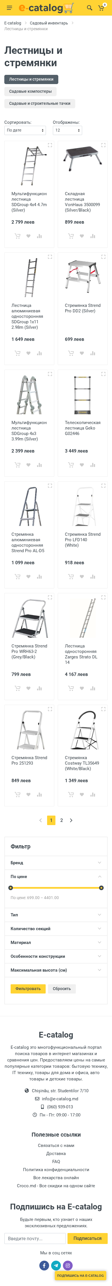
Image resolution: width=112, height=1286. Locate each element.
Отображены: (66, 122)
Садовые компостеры (30, 91)
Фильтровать (28, 988)
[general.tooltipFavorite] (28, 236)
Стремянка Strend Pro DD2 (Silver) (83, 308)
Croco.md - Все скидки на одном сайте (56, 1185)
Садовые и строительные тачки (39, 103)
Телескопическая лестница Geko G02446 (83, 428)
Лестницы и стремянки (31, 79)
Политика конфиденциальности (56, 1169)
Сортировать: (18, 122)
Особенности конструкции (38, 956)
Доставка (56, 1153)
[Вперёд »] (71, 820)
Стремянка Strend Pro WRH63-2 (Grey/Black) (29, 651)
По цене (19, 876)
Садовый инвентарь (49, 23)
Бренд (17, 862)
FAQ (56, 1161)
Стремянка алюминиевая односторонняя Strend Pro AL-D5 (27, 542)
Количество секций (31, 928)
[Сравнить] (39, 236)
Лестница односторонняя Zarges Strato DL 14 (81, 654)
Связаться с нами (56, 1145)
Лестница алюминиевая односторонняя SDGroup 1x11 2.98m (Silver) (27, 316)
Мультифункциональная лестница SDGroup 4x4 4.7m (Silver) (36, 202)
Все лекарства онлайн (56, 1177)
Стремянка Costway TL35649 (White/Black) (82, 763)
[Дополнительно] (50, 145)
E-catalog (12, 23)
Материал (21, 942)
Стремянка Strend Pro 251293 (29, 760)
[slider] (10, 888)
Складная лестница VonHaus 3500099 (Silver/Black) (82, 202)
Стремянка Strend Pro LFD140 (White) (83, 540)
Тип (14, 915)
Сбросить (62, 988)
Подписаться (88, 1238)
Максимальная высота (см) (39, 970)
